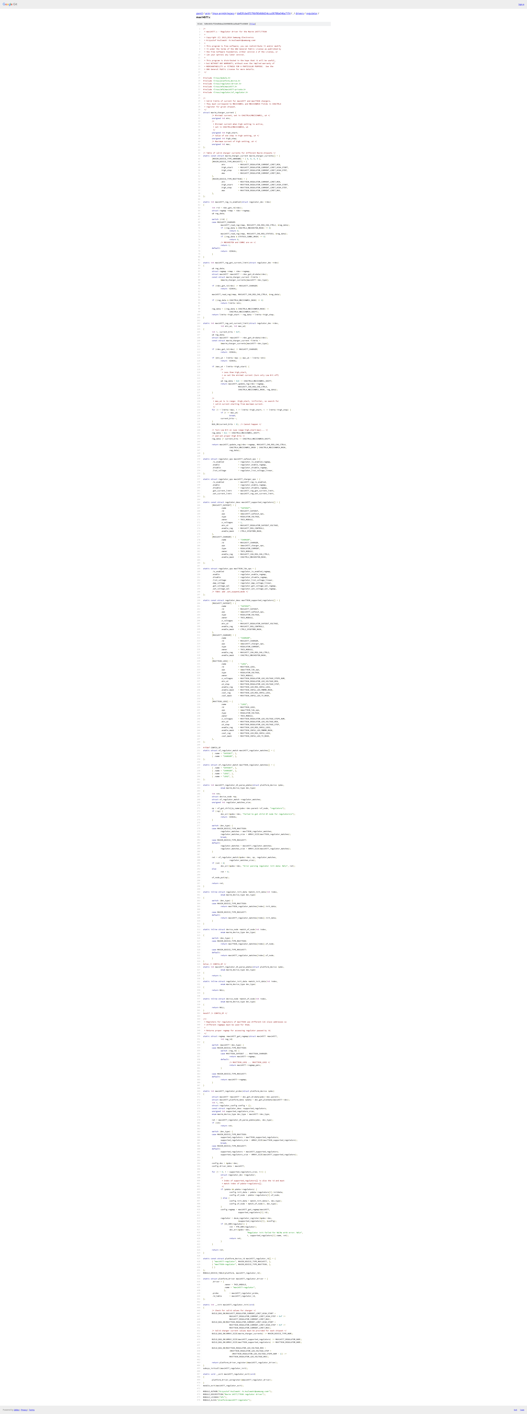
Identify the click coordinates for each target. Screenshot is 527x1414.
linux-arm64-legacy (223, 13)
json (522, 1410)
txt (515, 1410)
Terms (32, 1410)
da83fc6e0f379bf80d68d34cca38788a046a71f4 (263, 13)
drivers (300, 13)
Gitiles (16, 1410)
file (252, 24)
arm (207, 13)
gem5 (199, 13)
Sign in (521, 4)
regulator (311, 13)
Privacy (24, 1410)
